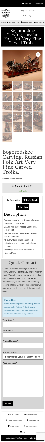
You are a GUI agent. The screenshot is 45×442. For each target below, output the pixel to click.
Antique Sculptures (16, 178)
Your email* (7, 331)
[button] (38, 54)
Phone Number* (10, 341)
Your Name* (8, 320)
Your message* (9, 363)
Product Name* (9, 353)
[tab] (13, 200)
